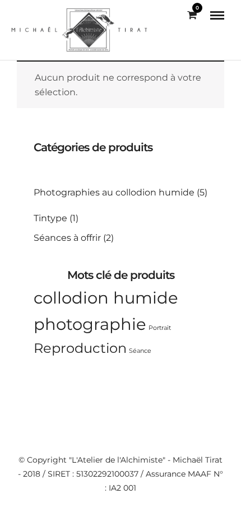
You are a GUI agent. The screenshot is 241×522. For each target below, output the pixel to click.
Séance (140, 351)
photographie (90, 324)
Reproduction (80, 348)
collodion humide (106, 297)
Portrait (160, 328)
